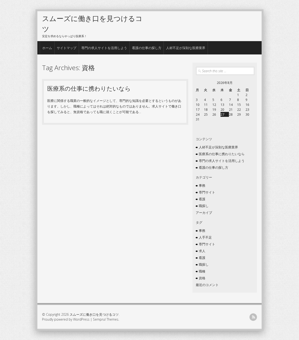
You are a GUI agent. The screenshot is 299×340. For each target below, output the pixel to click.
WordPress (81, 319)
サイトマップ (66, 48)
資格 (202, 278)
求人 (202, 251)
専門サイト (207, 192)
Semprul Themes (105, 319)
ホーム (47, 48)
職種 (202, 271)
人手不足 (205, 237)
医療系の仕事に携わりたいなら (89, 88)
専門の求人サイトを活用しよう (104, 48)
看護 (202, 199)
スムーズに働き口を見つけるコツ (94, 314)
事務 (202, 185)
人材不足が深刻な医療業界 (185, 48)
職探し (204, 206)
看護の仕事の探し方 (146, 48)
